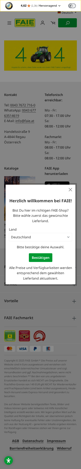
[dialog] (40, 234)
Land (13, 229)
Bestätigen (40, 257)
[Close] (70, 189)
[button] (8, 460)
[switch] (72, 6)
